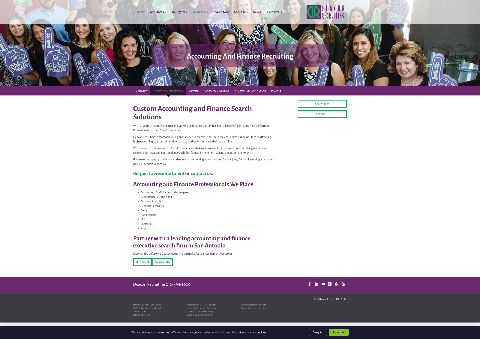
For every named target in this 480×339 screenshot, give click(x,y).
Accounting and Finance (168, 90)
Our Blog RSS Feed (343, 284)
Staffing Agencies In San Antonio (147, 305)
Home (139, 12)
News (257, 12)
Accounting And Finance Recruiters (201, 305)
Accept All (338, 332)
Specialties (199, 12)
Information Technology (250, 90)
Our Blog (337, 284)
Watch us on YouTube (323, 284)
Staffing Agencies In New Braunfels (148, 308)
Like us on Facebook (310, 284)
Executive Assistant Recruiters (253, 305)
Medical (276, 90)
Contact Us (274, 12)
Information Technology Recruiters (201, 308)
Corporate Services (216, 90)
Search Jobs (221, 12)
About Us (240, 12)
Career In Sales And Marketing (199, 315)
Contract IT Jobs (139, 311)
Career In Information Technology (200, 311)
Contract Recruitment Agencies (254, 308)
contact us (201, 173)
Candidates (156, 12)
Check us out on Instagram (330, 284)
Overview (142, 90)
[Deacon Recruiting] (325, 12)
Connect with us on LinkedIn (317, 284)
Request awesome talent (158, 173)
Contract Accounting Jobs (143, 315)
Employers (177, 12)
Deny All (318, 332)
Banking (194, 90)
